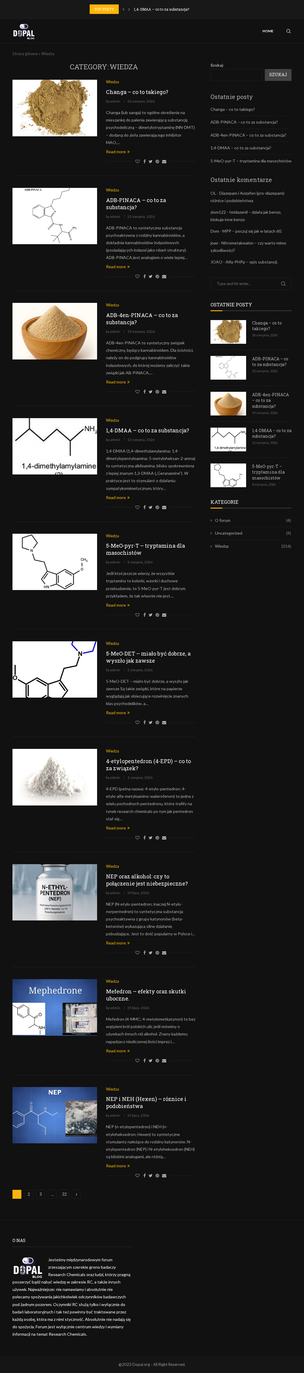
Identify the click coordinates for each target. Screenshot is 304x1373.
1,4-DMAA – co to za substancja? (161, 9)
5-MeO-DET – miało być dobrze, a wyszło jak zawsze (148, 657)
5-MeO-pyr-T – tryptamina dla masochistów (251, 160)
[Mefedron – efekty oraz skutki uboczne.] (54, 1007)
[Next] (129, 9)
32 (64, 1194)
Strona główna (25, 53)
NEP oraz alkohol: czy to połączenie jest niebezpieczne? (147, 880)
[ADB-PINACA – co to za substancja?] (54, 216)
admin (115, 101)
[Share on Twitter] (151, 161)
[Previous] (123, 9)
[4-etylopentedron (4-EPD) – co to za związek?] (54, 777)
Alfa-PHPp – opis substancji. (252, 261)
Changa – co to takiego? (137, 91)
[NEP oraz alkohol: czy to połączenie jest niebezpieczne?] (54, 892)
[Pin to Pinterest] (157, 161)
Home (267, 31)
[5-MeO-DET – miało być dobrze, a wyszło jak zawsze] (54, 669)
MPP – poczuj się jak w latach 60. (252, 231)
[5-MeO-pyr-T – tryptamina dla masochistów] (54, 562)
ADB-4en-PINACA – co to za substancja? (248, 135)
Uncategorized (253, 533)
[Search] (289, 31)
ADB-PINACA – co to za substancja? (136, 203)
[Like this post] (137, 161)
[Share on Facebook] (144, 161)
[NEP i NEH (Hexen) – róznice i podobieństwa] (54, 1115)
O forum (253, 520)
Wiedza (253, 546)
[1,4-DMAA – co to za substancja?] (54, 446)
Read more (116, 151)
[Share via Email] (164, 161)
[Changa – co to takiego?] (54, 108)
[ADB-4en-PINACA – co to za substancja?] (54, 331)
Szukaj (216, 65)
